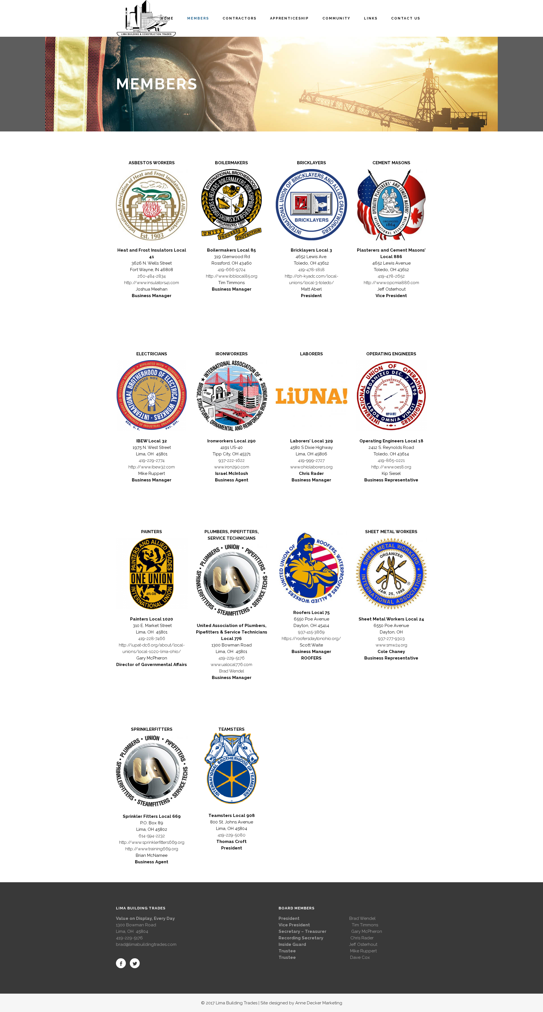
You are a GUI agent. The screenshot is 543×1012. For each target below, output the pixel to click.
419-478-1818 (311, 269)
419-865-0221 (391, 460)
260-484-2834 (151, 276)
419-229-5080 (231, 835)
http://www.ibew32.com (151, 467)
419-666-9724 (231, 269)
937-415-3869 (311, 632)
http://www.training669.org (151, 848)
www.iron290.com (231, 467)
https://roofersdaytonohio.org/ (311, 638)
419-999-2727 (311, 460)
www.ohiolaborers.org (311, 467)
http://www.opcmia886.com (391, 282)
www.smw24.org (391, 645)
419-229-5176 (232, 658)
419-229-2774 (152, 460)
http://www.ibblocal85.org (231, 276)
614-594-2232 (152, 835)
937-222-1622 (232, 460)
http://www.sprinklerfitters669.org (151, 842)
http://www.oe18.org (391, 467)
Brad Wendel (231, 671)
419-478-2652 (391, 276)
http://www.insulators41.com (151, 282)
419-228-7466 (151, 638)
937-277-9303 (391, 638)
